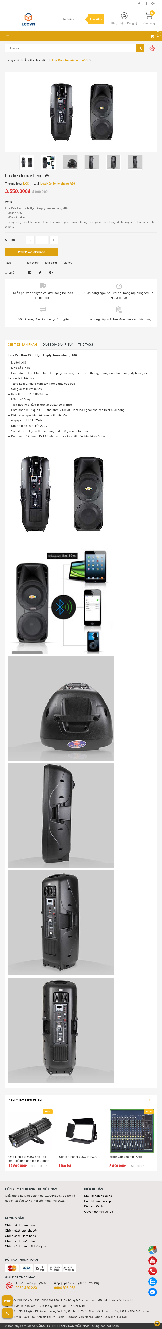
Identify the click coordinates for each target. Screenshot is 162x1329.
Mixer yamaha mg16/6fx (75, 1156)
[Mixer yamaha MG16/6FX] (81, 1131)
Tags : (8, 262)
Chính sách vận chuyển (21, 1230)
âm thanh (33, 262)
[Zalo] (152, 1281)
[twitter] (139, 3)
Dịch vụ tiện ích (94, 1206)
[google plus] (153, 3)
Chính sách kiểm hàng (20, 1235)
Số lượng (10, 239)
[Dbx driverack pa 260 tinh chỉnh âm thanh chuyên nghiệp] (131, 1131)
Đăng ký (132, 23)
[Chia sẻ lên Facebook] (30, 272)
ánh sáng (51, 262)
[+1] (51, 272)
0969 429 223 (26, 1288)
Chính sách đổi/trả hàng (21, 1241)
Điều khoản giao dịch (98, 1201)
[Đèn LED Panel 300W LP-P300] (31, 1131)
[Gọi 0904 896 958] (7, 1313)
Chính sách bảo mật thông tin (25, 1246)
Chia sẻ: (10, 272)
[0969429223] (152, 1271)
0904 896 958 (65, 1288)
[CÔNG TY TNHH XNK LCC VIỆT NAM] (28, 19)
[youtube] (152, 1260)
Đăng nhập (117, 23)
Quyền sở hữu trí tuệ (98, 1211)
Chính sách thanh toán (20, 1225)
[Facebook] (152, 1292)
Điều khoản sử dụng (98, 1195)
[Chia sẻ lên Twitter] (40, 272)
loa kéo (67, 262)
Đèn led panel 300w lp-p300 (28, 1156)
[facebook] (146, 3)
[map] (152, 1250)
